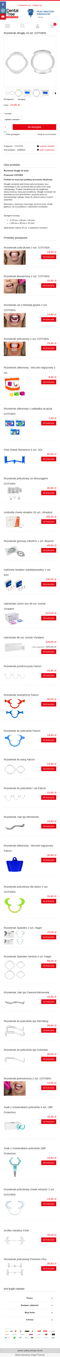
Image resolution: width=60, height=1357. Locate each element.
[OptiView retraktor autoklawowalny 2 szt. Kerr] (17, 585)
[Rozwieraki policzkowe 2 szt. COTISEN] (17, 257)
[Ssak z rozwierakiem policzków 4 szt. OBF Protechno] (17, 1126)
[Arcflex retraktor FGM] (17, 1240)
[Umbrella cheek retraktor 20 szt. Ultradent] (17, 522)
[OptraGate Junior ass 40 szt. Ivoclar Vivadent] (17, 619)
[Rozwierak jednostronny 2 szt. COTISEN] (17, 1088)
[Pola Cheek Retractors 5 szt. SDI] (17, 460)
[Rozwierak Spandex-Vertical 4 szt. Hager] (17, 970)
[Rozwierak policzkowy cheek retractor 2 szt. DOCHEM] (17, 1208)
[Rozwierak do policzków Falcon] (17, 741)
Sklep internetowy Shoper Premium (30, 1355)
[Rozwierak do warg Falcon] (17, 769)
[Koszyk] (52, 26)
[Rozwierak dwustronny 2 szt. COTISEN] (17, 286)
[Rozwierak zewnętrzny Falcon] (17, 708)
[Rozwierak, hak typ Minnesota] (17, 827)
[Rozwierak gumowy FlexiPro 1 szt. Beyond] (17, 551)
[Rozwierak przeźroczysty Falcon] (17, 676)
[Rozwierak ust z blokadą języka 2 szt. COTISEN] (17, 320)
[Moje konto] (37, 26)
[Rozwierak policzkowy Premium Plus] (17, 1269)
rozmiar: (8, 113)
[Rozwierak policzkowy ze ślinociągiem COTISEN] (17, 493)
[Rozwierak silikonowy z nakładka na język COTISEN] (17, 427)
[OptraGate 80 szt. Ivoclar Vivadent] (17, 647)
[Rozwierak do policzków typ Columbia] (17, 1060)
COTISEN (19, 146)
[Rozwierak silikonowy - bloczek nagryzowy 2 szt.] (17, 386)
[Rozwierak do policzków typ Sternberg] (17, 1031)
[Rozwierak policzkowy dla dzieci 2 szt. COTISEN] (17, 905)
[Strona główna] (30, 13)
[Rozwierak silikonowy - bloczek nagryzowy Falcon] (17, 864)
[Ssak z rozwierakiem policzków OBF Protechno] (17, 1167)
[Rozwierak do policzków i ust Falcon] (17, 798)
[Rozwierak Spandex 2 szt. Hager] (17, 938)
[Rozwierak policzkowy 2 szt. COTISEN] (17, 349)
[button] (7, 26)
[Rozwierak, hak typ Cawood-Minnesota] (17, 1002)
